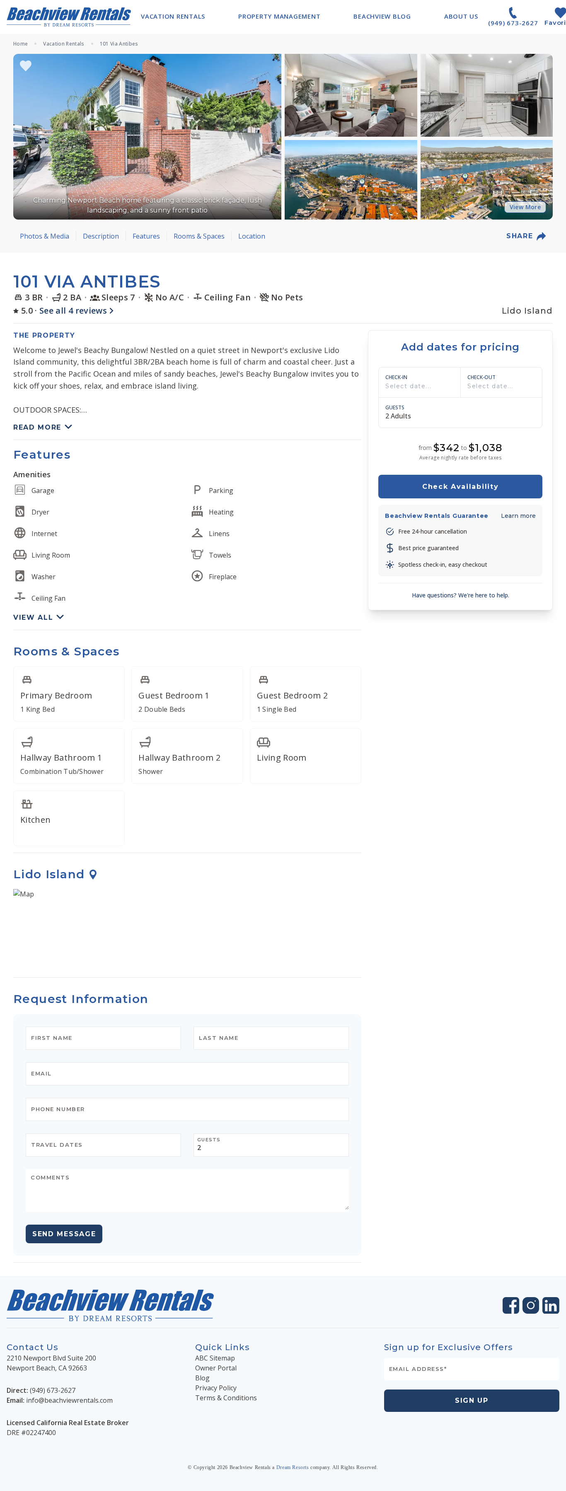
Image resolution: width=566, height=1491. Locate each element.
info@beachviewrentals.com (69, 1400)
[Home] (69, 16)
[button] (147, 137)
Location (251, 236)
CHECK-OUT (481, 377)
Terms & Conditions (226, 1397)
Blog (202, 1377)
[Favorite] (25, 65)
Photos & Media (44, 236)
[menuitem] (173, 16)
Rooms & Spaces (199, 236)
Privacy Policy (216, 1387)
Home (20, 44)
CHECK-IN (396, 377)
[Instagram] (530, 1305)
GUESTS (394, 407)
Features (146, 236)
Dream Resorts (292, 1467)
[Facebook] (511, 1305)
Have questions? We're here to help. (460, 595)
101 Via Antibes (119, 44)
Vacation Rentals (63, 44)
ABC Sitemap (215, 1358)
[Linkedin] (550, 1305)
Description (101, 236)
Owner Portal (216, 1368)
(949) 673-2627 (52, 1390)
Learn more (518, 516)
